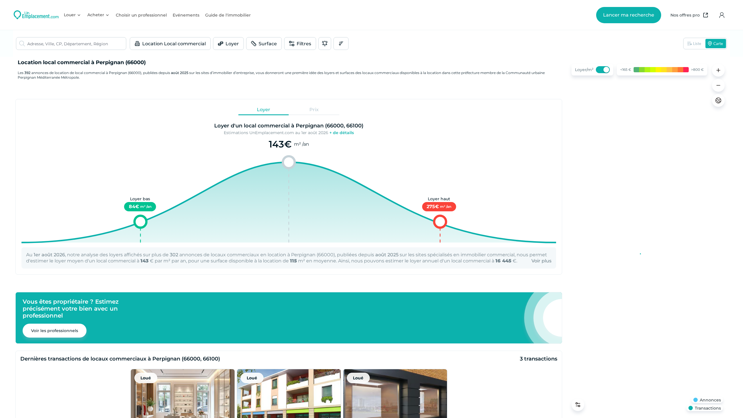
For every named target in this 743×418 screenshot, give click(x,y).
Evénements (186, 15)
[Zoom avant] (718, 70)
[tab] (263, 109)
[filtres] (577, 404)
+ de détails (341, 132)
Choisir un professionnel (141, 15)
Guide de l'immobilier (228, 15)
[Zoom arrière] (718, 85)
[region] (647, 237)
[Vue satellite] (718, 100)
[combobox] (76, 43)
